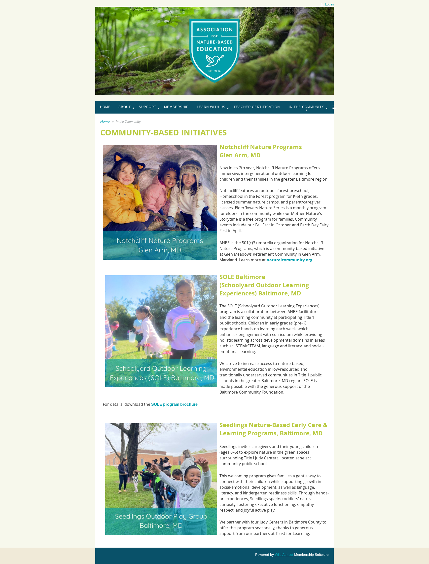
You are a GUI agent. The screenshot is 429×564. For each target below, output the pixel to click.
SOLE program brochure (174, 404)
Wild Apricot (284, 555)
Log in (329, 4)
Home (105, 121)
